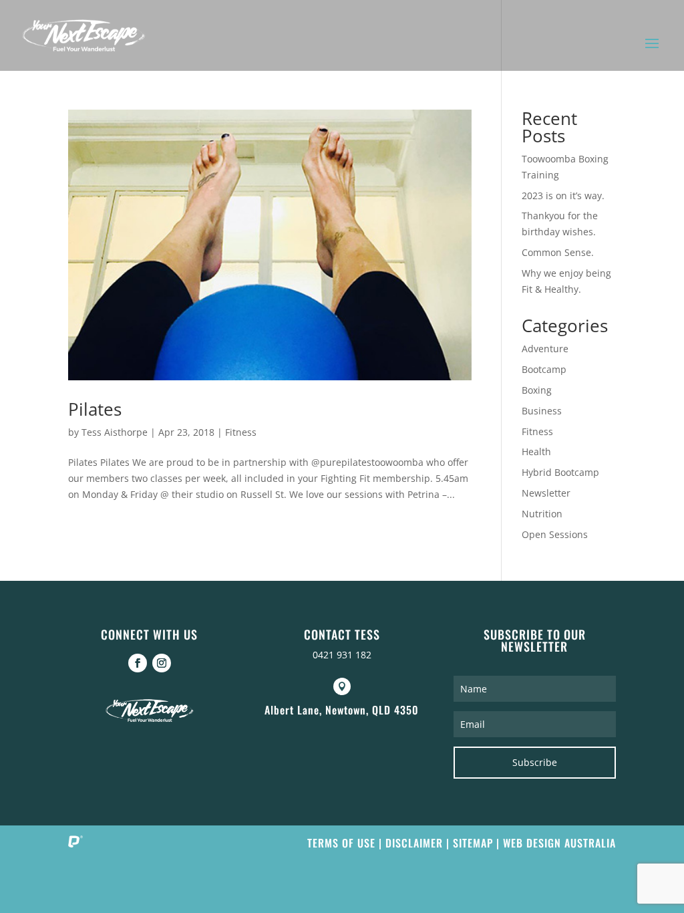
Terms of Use (341, 843)
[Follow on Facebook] (137, 663)
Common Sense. (558, 252)
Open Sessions (555, 534)
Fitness (240, 432)
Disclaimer (414, 843)
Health (536, 451)
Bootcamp (544, 369)
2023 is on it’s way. (563, 195)
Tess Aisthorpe (114, 432)
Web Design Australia (559, 843)
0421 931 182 (342, 654)
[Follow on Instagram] (161, 663)
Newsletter (546, 493)
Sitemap (473, 843)
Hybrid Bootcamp (560, 472)
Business (542, 410)
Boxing (537, 390)
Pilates (95, 409)
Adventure (545, 348)
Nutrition (542, 513)
